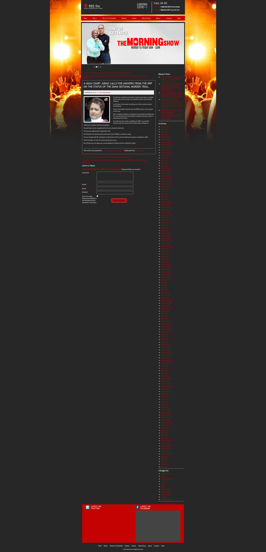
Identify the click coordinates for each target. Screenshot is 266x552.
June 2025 (164, 160)
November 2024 (166, 179)
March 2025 (165, 168)
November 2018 (166, 355)
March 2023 (165, 230)
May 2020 (164, 319)
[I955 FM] (93, 10)
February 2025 (166, 171)
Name (84, 184)
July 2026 (164, 129)
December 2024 (166, 176)
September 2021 (166, 277)
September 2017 (166, 391)
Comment (85, 173)
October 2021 (165, 275)
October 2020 (165, 306)
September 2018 (166, 360)
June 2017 (164, 399)
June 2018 (164, 368)
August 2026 (165, 127)
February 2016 (166, 441)
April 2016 (164, 436)
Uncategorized (166, 500)
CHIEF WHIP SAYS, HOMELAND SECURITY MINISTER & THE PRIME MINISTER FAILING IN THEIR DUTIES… (171, 87)
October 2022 (165, 243)
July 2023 (164, 220)
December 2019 (166, 324)
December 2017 (166, 384)
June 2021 (164, 285)
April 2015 (164, 467)
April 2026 (164, 134)
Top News (120, 150)
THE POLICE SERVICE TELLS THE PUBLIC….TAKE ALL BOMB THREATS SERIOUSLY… (172, 79)
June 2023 (164, 223)
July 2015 (164, 459)
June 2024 (164, 192)
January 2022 (165, 267)
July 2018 (164, 366)
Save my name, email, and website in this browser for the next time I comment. (89, 199)
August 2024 (165, 186)
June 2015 (164, 462)
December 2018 (166, 353)
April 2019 (164, 342)
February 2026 (166, 140)
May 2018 (164, 371)
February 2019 (166, 347)
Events (163, 476)
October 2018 (165, 358)
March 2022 (165, 262)
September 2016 (166, 423)
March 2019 (165, 345)
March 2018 (165, 376)
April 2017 (164, 404)
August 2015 (165, 456)
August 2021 (165, 280)
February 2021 (166, 295)
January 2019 (165, 350)
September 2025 (166, 153)
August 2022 (165, 249)
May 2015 (164, 464)
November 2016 (166, 417)
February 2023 (166, 233)
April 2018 (164, 373)
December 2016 (166, 415)
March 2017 (165, 407)
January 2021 (165, 298)
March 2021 (165, 293)
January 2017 (165, 412)
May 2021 (164, 288)
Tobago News (166, 494)
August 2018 (165, 363)
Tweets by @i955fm (92, 511)
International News (167, 479)
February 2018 (166, 378)
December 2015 (166, 446)
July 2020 (164, 314)
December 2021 (166, 269)
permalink (139, 150)
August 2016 (165, 425)
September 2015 (166, 454)
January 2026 (165, 142)
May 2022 (164, 256)
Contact (169, 18)
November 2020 (166, 303)
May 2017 (164, 402)
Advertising (146, 18)
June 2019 (164, 337)
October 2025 (165, 150)
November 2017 (166, 386)
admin (108, 92)
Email (84, 188)
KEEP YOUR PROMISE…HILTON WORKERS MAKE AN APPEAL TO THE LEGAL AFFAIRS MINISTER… (172, 95)
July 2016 (164, 428)
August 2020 (165, 311)
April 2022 (164, 259)
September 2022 (166, 246)
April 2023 (164, 228)
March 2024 (165, 199)
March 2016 (165, 438)
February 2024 (166, 202)
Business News (166, 474)
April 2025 (164, 166)
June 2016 (164, 430)
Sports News (165, 492)
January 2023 (165, 236)
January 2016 (165, 443)
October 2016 (165, 420)
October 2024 (165, 181)
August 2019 (165, 332)
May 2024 (164, 194)
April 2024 (164, 197)
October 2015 (165, 451)
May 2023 (164, 225)
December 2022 (166, 238)
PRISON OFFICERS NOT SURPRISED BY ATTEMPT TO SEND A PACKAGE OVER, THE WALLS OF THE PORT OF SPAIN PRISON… (171, 103)
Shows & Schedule (109, 18)
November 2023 (166, 210)
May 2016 (164, 433)
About (158, 18)
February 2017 (166, 410)
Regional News (166, 489)
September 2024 (166, 184)
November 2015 (166, 449)
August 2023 (165, 218)
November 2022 (166, 241)
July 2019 (164, 334)
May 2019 (164, 340)
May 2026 (164, 132)
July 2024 (164, 189)
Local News (106, 150)
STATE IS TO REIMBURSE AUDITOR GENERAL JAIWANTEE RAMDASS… (107, 73)
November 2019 (166, 327)
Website (85, 192)
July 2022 (164, 251)
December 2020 (166, 301)
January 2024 (165, 205)
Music (163, 484)
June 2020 (164, 316)
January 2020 (165, 321)
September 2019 (166, 329)
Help (179, 18)
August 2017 (165, 394)
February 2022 (166, 264)
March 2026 (165, 137)
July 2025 (164, 158)
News (95, 18)
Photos (123, 18)
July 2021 (164, 282)
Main (85, 18)
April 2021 (164, 290)
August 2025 (165, 155)
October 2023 (165, 212)
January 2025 (165, 173)
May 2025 (164, 163)
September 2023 (166, 215)
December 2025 (166, 145)
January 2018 (165, 381)
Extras (134, 18)
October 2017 (165, 389)
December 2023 (166, 207)
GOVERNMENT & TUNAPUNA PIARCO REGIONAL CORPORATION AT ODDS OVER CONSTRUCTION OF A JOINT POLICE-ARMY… (172, 114)
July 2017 (164, 397)
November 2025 (166, 147)
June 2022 (164, 254)
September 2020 (166, 308)
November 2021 (166, 272)
